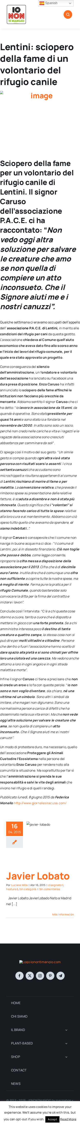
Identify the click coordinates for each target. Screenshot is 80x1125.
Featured (12, 889)
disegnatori (55, 885)
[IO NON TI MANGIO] (16, 5)
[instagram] (40, 976)
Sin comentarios (49, 889)
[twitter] (30, 976)
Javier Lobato (38, 875)
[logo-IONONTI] (40, 962)
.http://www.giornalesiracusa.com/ (40, 803)
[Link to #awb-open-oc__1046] (68, 14)
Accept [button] (52, 1119)
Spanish (51, 3)
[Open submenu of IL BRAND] (66, 1030)
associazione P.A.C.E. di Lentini (32, 328)
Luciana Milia (19, 885)
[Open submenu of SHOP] (66, 1056)
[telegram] (60, 976)
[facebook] (19, 976)
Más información (63, 914)
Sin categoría (27, 889)
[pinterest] (50, 976)
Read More (68, 1119)
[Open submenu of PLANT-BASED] (66, 1043)
